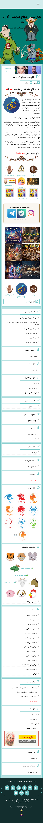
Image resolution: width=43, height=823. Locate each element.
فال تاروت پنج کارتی (31, 642)
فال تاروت (34, 673)
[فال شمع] (13, 253)
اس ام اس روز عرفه (31, 342)
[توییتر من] (7, 787)
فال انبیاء (34, 369)
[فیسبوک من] (24, 787)
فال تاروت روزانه (32, 615)
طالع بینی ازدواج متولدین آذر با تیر (22, 19)
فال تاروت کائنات (32, 624)
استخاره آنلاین (33, 356)
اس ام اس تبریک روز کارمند (29, 328)
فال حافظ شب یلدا (32, 723)
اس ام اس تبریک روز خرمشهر (28, 317)
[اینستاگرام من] (18, 787)
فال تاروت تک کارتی (31, 628)
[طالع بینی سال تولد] (21, 576)
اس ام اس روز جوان (31, 337)
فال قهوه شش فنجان (31, 392)
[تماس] (13, 787)
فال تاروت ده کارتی (31, 655)
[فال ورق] (13, 270)
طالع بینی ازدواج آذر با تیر (23, 77)
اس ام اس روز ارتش (31, 333)
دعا (36, 438)
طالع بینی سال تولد (31, 601)
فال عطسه (34, 758)
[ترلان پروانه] (21, 70)
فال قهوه (34, 383)
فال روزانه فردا (32, 771)
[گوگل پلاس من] (27, 793)
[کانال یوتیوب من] (21, 793)
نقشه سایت (13, 806)
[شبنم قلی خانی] (9, 70)
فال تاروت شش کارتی (30, 646)
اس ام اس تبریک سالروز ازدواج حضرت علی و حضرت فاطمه (23, 323)
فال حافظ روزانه (32, 719)
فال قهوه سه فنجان (31, 388)
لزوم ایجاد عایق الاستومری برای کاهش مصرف (24, 687)
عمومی (28, 301)
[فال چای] (31, 270)
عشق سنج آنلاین (32, 466)
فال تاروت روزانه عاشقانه (29, 664)
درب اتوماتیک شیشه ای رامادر (28, 696)
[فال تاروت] (31, 235)
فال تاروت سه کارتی (31, 633)
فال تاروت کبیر (32, 619)
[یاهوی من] (36, 787)
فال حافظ (34, 714)
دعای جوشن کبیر (32, 434)
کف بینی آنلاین (33, 406)
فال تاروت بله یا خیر (31, 669)
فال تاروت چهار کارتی (31, 637)
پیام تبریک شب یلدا (31, 728)
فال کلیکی (34, 452)
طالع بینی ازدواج (27, 153)
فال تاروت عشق (32, 660)
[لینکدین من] (16, 793)
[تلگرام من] (30, 787)
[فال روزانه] (13, 235)
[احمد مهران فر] (34, 70)
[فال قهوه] (31, 253)
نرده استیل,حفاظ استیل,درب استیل (27, 691)
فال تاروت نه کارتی (31, 651)
